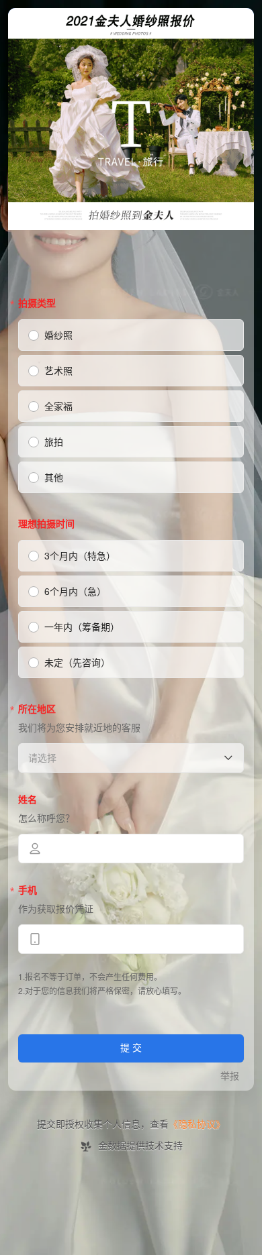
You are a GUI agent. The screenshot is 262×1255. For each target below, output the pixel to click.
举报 (229, 1076)
